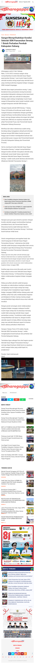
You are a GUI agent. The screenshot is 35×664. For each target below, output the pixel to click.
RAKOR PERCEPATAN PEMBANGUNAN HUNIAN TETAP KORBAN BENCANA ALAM (12, 518)
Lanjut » (31, 606)
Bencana (7, 34)
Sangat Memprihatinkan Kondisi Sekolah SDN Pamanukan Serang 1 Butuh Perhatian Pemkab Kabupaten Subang (17, 42)
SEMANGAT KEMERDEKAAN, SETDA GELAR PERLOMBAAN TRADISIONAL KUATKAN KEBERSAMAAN (19, 602)
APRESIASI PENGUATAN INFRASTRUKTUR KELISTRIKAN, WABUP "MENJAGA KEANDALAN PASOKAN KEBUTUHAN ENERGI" (20, 574)
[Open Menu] (2, 2)
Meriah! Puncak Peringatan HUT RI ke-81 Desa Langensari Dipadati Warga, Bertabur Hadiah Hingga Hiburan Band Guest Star (13, 473)
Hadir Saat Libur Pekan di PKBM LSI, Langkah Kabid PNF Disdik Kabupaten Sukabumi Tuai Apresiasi (11, 482)
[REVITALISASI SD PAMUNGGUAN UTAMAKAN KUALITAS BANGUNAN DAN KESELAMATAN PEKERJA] (30, 502)
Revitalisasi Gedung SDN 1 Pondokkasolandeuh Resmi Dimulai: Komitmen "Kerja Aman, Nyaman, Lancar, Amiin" (12, 492)
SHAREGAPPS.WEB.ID (22, 660)
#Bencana (4, 392)
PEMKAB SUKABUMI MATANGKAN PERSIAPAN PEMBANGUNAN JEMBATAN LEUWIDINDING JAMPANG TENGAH (19, 595)
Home (2, 34)
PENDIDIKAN (13, 34)
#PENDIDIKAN (13, 392)
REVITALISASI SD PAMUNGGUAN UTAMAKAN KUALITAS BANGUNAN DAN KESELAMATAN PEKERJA (13, 500)
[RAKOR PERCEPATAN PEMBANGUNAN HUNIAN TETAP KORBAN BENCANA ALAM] (30, 520)
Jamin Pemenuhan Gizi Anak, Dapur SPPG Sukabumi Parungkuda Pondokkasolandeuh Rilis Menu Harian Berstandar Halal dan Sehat (13, 510)
